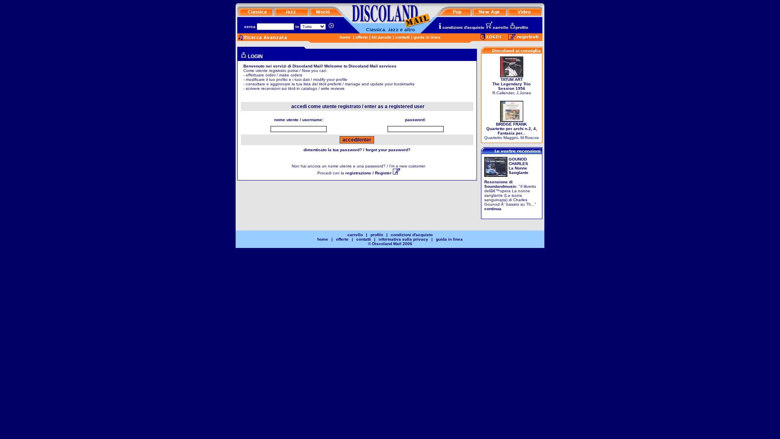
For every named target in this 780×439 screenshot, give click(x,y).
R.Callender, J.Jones (511, 86)
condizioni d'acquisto (463, 27)
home (345, 37)
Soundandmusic (500, 186)
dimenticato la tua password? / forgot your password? (356, 150)
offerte (361, 37)
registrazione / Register (369, 173)
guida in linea (427, 37)
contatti (402, 37)
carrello (500, 27)
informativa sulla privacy (403, 239)
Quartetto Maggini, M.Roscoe (511, 131)
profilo (522, 27)
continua (492, 208)
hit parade (382, 37)
